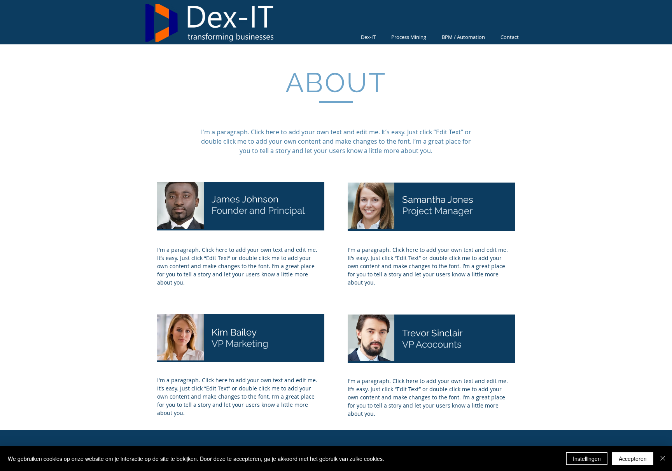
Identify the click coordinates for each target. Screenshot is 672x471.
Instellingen (587, 458)
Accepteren (633, 458)
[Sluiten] (662, 458)
